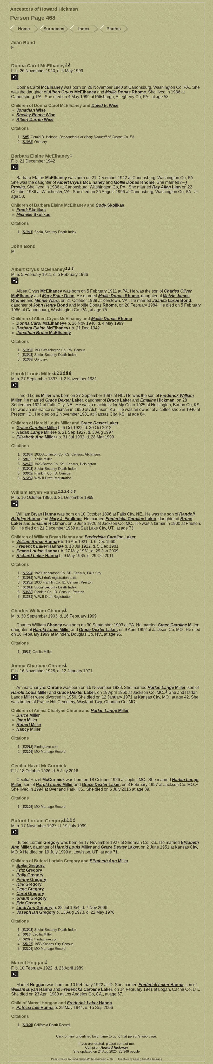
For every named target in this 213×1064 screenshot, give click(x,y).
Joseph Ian (35, 912)
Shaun (31, 898)
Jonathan (31, 110)
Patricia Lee (35, 1007)
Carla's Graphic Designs (147, 1059)
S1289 (27, 478)
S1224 (27, 573)
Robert (28, 724)
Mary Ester (58, 296)
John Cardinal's (81, 1059)
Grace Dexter (64, 400)
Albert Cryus (72, 92)
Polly (29, 875)
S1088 (27, 142)
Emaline (157, 400)
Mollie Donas (125, 92)
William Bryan (31, 989)
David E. (104, 105)
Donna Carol (40, 323)
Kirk (29, 884)
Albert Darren (35, 119)
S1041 (27, 232)
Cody (110, 205)
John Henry (50, 305)
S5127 (27, 944)
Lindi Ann (34, 907)
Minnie (47, 300)
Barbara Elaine (42, 328)
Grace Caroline (36, 427)
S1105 (27, 1025)
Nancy (28, 729)
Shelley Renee (35, 115)
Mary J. (65, 519)
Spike (30, 865)
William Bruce (36, 541)
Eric (28, 903)
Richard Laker (37, 555)
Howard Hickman (114, 1047)
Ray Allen (166, 187)
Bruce (119, 400)
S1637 (27, 454)
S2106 (27, 752)
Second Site (98, 1059)
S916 (26, 459)
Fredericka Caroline (130, 519)
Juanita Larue (171, 300)
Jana (26, 720)
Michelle (33, 214)
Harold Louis (51, 629)
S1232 (27, 582)
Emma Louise (36, 551)
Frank (31, 210)
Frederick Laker (38, 546)
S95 (26, 137)
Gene (30, 889)
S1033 (27, 350)
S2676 (27, 464)
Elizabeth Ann (35, 437)
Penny (31, 879)
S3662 (27, 473)
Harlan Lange (35, 432)
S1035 (27, 578)
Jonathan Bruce (43, 332)
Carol (30, 893)
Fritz (29, 870)
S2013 (27, 747)
